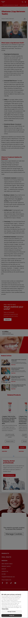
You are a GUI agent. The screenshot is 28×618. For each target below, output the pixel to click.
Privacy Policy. (5, 608)
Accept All (11, 615)
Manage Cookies (12, 611)
